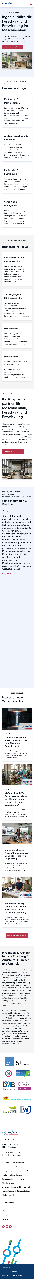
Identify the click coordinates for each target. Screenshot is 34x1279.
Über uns (6, 1207)
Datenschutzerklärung (11, 1271)
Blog (4, 1211)
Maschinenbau (8, 1183)
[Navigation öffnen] (30, 4)
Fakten (5, 1219)
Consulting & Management (13, 1179)
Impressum (6, 1268)
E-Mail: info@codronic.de (12, 1155)
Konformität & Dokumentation (14, 1175)
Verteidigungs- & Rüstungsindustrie (16, 1191)
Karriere (5, 1215)
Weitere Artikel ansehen (17, 935)
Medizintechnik (8, 1195)
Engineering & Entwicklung (13, 1167)
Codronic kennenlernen (13, 451)
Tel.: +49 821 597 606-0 (12, 1152)
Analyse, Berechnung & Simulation (16, 1171)
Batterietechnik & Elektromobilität (16, 1187)
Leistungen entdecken (12, 47)
